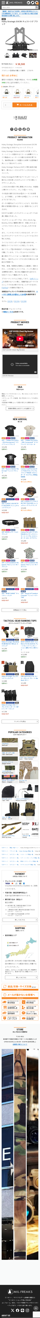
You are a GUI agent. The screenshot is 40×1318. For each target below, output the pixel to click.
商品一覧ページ (14, 847)
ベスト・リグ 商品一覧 (26, 854)
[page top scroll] (35, 1308)
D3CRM (23, 301)
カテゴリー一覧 (14, 854)
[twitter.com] (12, 1310)
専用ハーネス (8, 312)
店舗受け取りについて (20, 1044)
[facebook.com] (17, 1310)
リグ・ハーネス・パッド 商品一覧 (29, 858)
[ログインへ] (32, 2)
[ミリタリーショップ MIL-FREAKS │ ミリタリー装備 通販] (14, 2)
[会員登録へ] (28, 2)
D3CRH (16, 301)
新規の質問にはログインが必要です (20, 408)
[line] (22, 1310)
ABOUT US (6, 1315)
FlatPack (5, 287)
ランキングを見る (20, 721)
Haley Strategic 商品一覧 (26, 851)
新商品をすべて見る (20, 610)
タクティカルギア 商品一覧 (28, 864)
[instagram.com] (27, 1310)
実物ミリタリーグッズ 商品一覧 (29, 861)
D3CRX (10, 301)
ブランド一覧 (13, 851)
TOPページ (5, 847)
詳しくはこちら (20, 920)
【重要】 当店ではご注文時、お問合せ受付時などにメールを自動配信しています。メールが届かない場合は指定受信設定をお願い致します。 (20, 13)
